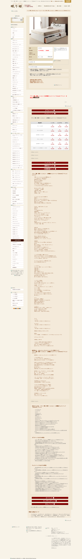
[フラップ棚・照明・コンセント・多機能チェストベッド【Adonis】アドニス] (48, 56)
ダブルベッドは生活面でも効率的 (41, 427)
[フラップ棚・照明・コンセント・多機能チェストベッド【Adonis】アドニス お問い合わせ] (60, 86)
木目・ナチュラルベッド (17, 183)
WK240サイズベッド (16, 157)
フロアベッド (15, 40)
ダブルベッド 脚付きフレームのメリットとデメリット (45, 424)
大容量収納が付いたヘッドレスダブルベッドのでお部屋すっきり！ (47, 432)
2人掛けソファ (15, 229)
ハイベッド (14, 131)
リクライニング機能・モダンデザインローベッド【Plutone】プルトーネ (48, 454)
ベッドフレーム (38, 409)
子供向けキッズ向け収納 (17, 244)
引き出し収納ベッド (48, 515)
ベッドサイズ (37, 410)
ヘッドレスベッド (16, 73)
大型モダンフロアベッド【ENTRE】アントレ (43, 445)
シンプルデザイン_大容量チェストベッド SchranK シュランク (46, 449)
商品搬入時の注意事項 (16, 289)
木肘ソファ (14, 217)
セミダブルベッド (38, 418)
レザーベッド (15, 84)
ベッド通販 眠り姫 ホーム (32, 10)
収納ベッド (37, 415)
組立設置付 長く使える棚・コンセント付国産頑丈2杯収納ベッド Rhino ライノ (49, 455)
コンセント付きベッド (52, 516)
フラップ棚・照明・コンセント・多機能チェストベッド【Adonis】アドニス (49, 439)
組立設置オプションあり (17, 90)
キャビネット (15, 259)
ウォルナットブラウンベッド (18, 181)
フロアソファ (15, 215)
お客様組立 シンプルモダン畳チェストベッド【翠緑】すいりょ (47, 482)
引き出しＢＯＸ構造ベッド (17, 104)
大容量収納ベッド (38, 414)
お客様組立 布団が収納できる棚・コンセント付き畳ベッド (46, 453)
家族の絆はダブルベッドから (40, 425)
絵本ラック (14, 248)
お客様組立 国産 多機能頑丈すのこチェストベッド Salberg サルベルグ (48, 489)
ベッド (40, 10)
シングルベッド (38, 416)
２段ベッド (14, 65)
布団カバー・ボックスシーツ (18, 203)
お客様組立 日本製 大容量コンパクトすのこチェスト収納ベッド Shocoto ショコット (51, 485)
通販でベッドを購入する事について (18, 301)
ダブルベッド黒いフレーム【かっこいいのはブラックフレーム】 (47, 420)
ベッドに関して (15, 296)
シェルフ (14, 261)
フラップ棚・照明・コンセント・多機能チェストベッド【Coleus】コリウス (49, 484)
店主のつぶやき (15, 303)
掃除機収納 (14, 267)
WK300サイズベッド (16, 163)
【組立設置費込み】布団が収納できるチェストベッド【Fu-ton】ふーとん (48, 442)
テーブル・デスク (16, 263)
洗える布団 (14, 201)
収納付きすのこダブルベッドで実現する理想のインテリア (46, 421)
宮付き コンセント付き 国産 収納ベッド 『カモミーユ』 (45, 440)
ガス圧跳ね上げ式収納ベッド (18, 110)
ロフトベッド (15, 125)
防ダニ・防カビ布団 (16, 199)
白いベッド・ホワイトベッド (64, 514)
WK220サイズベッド (16, 155)
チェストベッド (38, 413)
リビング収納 (15, 252)
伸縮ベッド (14, 61)
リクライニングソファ (16, 206)
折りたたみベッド (16, 48)
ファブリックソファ (16, 223)
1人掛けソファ (15, 227)
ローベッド (14, 127)
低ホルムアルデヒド (61, 516)
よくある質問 (15, 298)
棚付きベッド (15, 115)
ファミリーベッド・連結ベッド (18, 148)
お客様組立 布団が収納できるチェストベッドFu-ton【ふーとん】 (47, 447)
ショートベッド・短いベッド (18, 165)
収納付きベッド (40, 515)
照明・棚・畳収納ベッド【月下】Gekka (42, 460)
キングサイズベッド (16, 146)
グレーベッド (15, 185)
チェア (14, 265)
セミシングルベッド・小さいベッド (18, 135)
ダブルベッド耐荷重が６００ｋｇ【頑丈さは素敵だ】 (45, 429)
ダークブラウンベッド (16, 179)
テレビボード (15, 242)
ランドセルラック (16, 246)
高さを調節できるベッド (17, 94)
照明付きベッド (44, 516)
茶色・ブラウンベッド (16, 177)
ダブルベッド (37, 419)
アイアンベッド (15, 82)
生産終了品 (14, 305)
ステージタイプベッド (16, 71)
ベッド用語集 (15, 294)
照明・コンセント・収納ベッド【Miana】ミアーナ (44, 450)
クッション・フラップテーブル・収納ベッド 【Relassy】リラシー (47, 448)
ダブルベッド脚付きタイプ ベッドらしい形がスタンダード (46, 422)
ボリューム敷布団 (16, 195)
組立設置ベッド (15, 88)
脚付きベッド (15, 129)
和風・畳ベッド (15, 63)
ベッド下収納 (33, 515)
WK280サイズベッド (16, 161)
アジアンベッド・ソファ (17, 44)
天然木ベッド (15, 69)
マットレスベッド (16, 46)
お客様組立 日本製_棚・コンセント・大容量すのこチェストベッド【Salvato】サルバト (51, 483)
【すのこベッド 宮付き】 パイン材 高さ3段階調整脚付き (45, 456)
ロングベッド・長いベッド (17, 167)
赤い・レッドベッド (16, 175)
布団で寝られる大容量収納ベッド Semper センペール (45, 481)
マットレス (14, 92)
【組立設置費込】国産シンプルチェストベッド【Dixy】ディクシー (47, 488)
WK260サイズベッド (16, 159)
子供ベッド (14, 86)
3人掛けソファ (15, 231)
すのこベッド (15, 42)
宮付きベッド (37, 516)
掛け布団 (14, 197)
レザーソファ (15, 219)
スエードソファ (15, 221)
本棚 (13, 250)
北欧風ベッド (15, 75)
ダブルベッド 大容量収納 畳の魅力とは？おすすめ (44, 426)
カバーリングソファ (16, 225)
